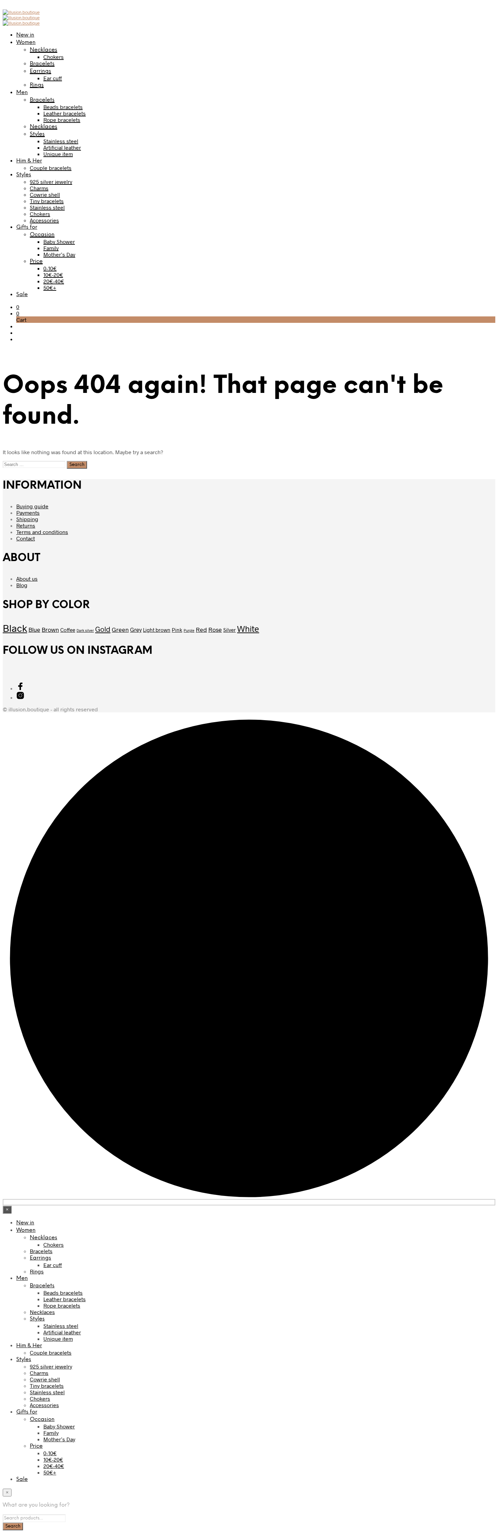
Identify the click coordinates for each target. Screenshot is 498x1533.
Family (51, 248)
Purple (189, 630)
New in (25, 35)
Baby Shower (59, 241)
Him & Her (29, 161)
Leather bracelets (64, 113)
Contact (25, 538)
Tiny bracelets (47, 201)
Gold (102, 629)
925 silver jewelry (51, 181)
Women (26, 42)
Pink (177, 630)
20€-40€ (53, 281)
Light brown (156, 630)
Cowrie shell (45, 194)
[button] (17, 307)
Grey (136, 629)
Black (15, 628)
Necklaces (43, 50)
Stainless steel (60, 141)
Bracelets (42, 64)
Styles (37, 134)
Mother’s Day (59, 254)
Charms (39, 188)
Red (201, 629)
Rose (215, 629)
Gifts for (26, 227)
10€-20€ (53, 274)
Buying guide (32, 506)
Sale (22, 294)
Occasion (42, 235)
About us (27, 578)
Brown (50, 629)
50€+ (49, 287)
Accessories (44, 220)
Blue (34, 629)
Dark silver (85, 630)
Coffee (67, 630)
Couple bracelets (50, 167)
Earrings (40, 71)
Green (120, 629)
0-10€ (50, 268)
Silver (229, 630)
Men (22, 92)
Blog (21, 585)
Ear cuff (52, 78)
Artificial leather (62, 147)
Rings (37, 85)
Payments (28, 512)
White (248, 628)
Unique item (58, 154)
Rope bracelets (61, 119)
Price (36, 261)
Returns (25, 525)
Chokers (53, 56)
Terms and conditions (42, 532)
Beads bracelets (63, 107)
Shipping (27, 519)
